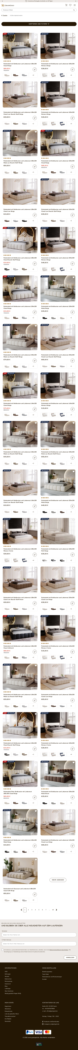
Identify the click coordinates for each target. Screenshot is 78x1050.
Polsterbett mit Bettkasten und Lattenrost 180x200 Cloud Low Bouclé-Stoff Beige (20, 113)
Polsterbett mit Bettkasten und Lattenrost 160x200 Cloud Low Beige (57, 695)
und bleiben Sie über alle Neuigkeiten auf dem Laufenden (32, 926)
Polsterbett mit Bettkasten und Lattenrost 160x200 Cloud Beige (57, 162)
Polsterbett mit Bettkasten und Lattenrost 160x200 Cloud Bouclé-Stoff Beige (20, 744)
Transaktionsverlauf (10, 1016)
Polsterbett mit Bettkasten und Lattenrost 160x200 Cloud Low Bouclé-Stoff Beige (57, 210)
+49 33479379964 (50, 1008)
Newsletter (8, 1021)
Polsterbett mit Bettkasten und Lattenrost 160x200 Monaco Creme (57, 744)
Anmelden (70, 957)
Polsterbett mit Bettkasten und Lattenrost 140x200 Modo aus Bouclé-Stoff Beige (20, 695)
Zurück (5, 15)
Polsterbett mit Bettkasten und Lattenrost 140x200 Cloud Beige (20, 404)
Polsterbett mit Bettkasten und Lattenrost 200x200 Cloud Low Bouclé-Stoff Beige (57, 356)
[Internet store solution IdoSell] (39, 1044)
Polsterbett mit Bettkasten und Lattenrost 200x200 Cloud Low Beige (57, 598)
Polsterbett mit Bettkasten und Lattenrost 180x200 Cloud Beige (20, 65)
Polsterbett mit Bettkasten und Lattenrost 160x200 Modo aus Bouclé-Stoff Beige (20, 453)
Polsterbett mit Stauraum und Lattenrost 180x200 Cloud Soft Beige (20, 890)
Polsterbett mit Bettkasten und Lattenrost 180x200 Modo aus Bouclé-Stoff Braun (57, 453)
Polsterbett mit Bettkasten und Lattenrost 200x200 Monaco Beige (57, 259)
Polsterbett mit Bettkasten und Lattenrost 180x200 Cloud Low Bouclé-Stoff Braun (20, 598)
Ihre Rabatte (8, 1018)
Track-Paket (45, 974)
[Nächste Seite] (56, 910)
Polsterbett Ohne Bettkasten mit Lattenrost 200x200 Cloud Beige (18, 792)
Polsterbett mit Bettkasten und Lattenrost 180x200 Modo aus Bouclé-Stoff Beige (20, 162)
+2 (33, 75)
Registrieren (8, 1006)
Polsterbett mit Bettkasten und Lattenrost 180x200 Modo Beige (57, 307)
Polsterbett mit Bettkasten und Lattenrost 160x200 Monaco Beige (57, 113)
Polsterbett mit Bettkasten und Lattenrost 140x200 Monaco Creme (57, 647)
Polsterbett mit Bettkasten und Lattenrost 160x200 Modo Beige (20, 841)
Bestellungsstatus (47, 971)
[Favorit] (70, 5)
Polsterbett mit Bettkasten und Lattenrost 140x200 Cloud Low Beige (57, 841)
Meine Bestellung (49, 968)
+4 (71, 75)
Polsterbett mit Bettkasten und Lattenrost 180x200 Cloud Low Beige (20, 210)
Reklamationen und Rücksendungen (52, 976)
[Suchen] (73, 10)
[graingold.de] (7, 5)
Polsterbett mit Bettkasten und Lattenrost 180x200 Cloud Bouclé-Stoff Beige (20, 259)
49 (53, 910)
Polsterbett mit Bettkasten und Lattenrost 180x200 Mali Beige (57, 550)
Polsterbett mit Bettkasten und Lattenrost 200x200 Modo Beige (57, 501)
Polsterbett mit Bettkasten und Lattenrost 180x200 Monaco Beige (57, 65)
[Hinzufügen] (35, 69)
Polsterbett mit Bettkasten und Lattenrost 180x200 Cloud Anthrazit (20, 647)
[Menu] (74, 5)
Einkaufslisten (8, 1011)
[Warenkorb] (66, 5)
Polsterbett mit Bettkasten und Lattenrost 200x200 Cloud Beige (20, 307)
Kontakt (44, 979)
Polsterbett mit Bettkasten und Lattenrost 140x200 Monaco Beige (57, 404)
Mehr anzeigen (58, 880)
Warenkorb (8, 1008)
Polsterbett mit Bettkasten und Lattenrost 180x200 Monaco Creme (20, 550)
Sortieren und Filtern (38, 24)
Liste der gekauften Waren (12, 1014)
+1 (33, 124)
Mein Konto (9, 1003)
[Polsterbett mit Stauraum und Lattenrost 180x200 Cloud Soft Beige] (20, 871)
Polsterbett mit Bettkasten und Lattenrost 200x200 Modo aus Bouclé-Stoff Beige (20, 356)
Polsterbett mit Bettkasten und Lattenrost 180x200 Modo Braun (57, 792)
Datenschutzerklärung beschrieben (58, 950)
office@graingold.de (52, 1011)
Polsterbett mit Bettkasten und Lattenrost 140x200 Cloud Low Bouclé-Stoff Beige (20, 501)
